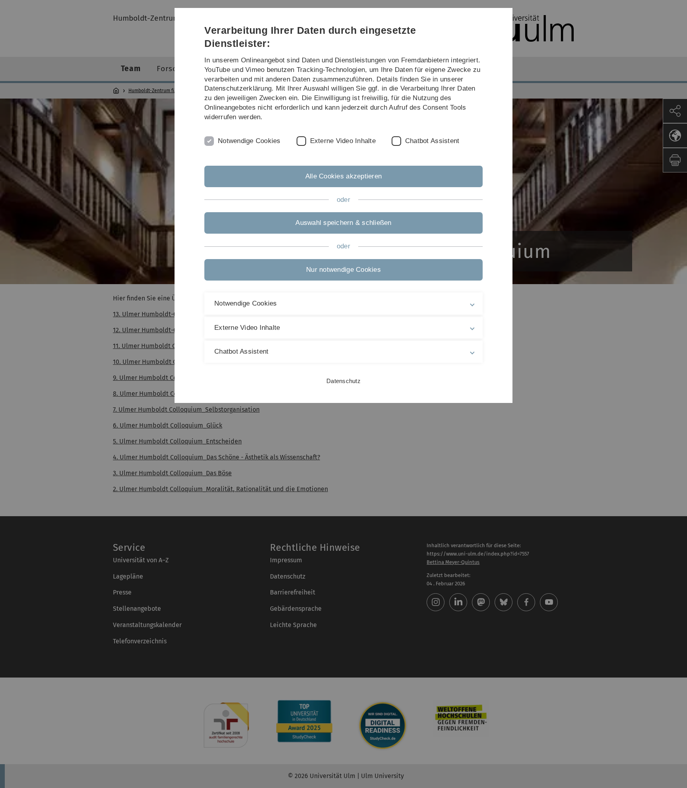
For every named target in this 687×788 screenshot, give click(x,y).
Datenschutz (343, 381)
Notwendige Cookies (249, 141)
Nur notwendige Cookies (343, 269)
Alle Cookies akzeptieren (343, 176)
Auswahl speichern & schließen (343, 223)
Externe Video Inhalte (343, 141)
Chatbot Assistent (432, 141)
